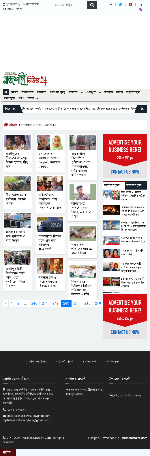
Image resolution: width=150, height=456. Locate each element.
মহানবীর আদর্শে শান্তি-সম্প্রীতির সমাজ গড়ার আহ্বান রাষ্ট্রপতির (131, 267)
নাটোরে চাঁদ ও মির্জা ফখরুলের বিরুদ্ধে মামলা (48, 281)
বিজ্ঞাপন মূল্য (112, 361)
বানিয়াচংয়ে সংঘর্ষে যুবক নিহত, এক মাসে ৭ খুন (81, 209)
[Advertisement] (75, 45)
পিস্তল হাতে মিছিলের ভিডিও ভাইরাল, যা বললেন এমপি (81, 288)
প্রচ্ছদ (13, 124)
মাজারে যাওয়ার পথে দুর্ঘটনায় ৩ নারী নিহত (15, 236)
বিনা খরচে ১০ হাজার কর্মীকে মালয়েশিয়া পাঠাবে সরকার (133, 196)
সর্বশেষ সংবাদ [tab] (111, 185)
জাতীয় (14, 92)
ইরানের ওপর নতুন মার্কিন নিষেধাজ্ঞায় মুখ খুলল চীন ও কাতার (133, 282)
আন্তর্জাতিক (27, 92)
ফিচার (119, 92)
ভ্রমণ (21, 98)
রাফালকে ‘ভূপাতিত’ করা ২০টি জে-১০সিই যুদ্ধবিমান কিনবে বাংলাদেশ (133, 226)
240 (34, 303)
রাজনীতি (41, 92)
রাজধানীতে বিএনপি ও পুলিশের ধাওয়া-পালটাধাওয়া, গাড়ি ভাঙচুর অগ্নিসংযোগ (81, 164)
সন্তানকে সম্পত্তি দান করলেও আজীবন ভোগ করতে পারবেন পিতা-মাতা (55, 108)
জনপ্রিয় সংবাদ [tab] (133, 185)
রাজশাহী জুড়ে (57, 92)
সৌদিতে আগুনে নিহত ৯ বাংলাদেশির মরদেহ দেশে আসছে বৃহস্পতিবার (133, 211)
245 (87, 303)
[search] (92, 5)
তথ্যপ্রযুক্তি (9, 98)
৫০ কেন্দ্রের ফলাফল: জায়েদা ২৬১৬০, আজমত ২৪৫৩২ (49, 160)
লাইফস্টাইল (133, 92)
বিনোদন (108, 92)
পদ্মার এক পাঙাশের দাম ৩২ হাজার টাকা (82, 249)
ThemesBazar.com (133, 438)
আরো (31, 98)
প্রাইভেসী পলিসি (64, 361)
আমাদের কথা (89, 361)
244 (77, 303)
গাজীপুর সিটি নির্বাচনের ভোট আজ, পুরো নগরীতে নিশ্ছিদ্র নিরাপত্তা (15, 277)
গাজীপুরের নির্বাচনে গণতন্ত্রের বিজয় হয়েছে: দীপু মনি (17, 160)
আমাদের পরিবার (38, 361)
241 (45, 303)
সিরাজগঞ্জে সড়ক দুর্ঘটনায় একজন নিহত (16, 199)
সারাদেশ (74, 92)
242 (55, 303)
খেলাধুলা (91, 92)
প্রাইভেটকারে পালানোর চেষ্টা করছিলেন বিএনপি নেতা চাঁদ (50, 201)
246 (98, 303)
